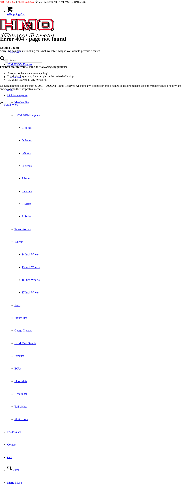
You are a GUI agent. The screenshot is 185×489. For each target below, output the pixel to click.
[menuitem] (96, 254)
